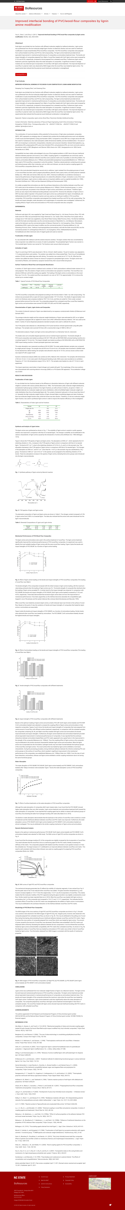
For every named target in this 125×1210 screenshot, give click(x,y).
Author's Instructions (46, 1184)
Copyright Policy (69, 1180)
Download (20, 74)
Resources (90, 1)
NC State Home (20, 1)
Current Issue (44, 1177)
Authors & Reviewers (35, 14)
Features (54, 14)
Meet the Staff (44, 1180)
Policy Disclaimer (45, 1187)
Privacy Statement (70, 1177)
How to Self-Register (66, 14)
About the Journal (20, 14)
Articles (46, 14)
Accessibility (68, 1184)
